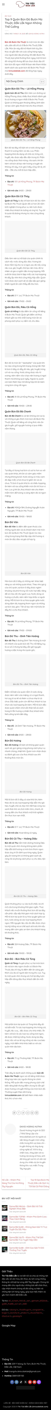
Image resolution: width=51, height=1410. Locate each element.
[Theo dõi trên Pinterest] (30, 1382)
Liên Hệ (7, 1403)
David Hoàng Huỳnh (36, 34)
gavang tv (17, 1316)
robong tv (13, 1309)
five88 (10, 1304)
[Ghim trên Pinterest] (32, 1113)
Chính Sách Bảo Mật (38, 1403)
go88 (4, 1304)
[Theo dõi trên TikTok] (21, 1382)
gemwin (35, 1300)
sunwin (15, 1300)
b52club (43, 1300)
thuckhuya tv (25, 1309)
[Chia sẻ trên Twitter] (23, 1113)
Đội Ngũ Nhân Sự (19, 1403)
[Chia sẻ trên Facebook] (19, 1113)
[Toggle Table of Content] (41, 82)
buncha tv (15, 1313)
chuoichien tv (36, 1313)
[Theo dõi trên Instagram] (16, 1382)
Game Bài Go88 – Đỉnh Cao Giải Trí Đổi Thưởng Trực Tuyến (26, 1249)
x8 (9, 1300)
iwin (28, 1300)
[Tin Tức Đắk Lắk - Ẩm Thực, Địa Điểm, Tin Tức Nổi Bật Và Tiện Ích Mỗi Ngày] (25, 4)
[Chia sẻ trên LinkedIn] (37, 1113)
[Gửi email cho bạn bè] (28, 1113)
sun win (18, 1304)
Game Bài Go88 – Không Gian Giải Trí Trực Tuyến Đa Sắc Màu (28, 1228)
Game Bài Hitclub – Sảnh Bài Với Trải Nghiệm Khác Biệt (25, 1207)
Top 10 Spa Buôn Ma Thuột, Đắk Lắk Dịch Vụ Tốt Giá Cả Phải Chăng (38, 1183)
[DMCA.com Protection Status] (25, 1387)
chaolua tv (6, 1316)
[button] (3, 4)
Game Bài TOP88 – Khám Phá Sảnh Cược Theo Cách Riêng (28, 1218)
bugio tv (5, 1313)
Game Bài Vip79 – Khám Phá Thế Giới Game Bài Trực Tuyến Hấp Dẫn (26, 1238)
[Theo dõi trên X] (26, 1382)
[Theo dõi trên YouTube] (34, 1382)
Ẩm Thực (8, 16)
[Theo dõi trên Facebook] (12, 1382)
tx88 (25, 1304)
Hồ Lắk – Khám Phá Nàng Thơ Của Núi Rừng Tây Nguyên (13, 1183)
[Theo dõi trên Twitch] (39, 1382)
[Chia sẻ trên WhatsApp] (14, 1113)
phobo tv (25, 1313)
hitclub (22, 1300)
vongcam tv (37, 1309)
